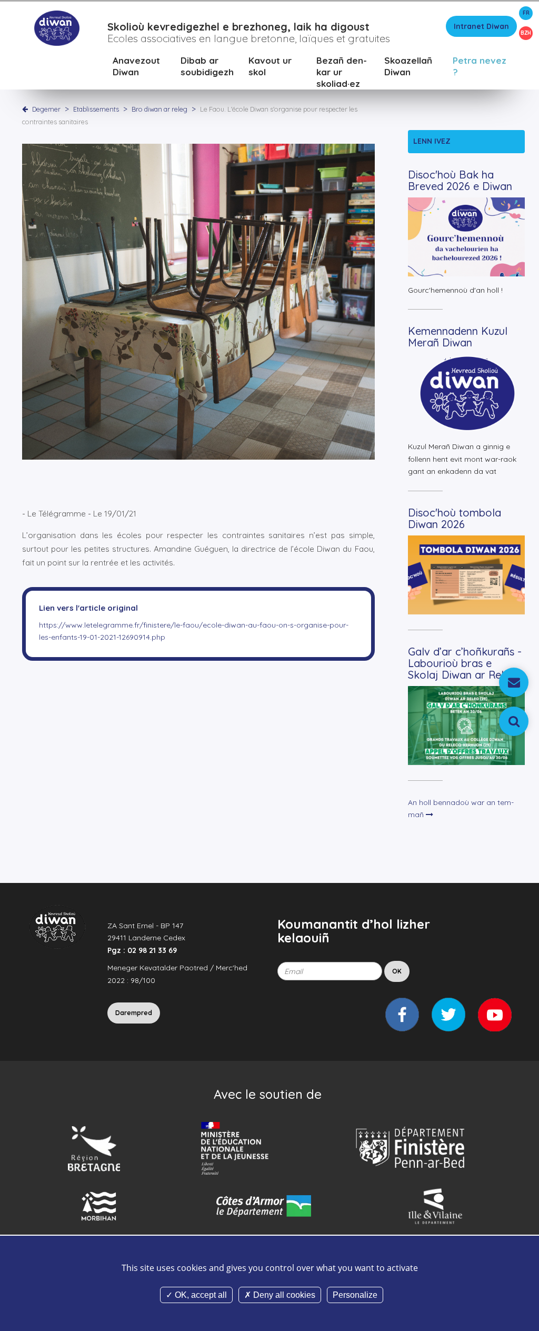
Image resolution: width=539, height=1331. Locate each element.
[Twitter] (448, 1014)
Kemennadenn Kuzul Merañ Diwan (457, 336)
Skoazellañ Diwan (408, 66)
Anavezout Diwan (136, 66)
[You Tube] (495, 1014)
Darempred (133, 1013)
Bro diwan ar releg (160, 109)
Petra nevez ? (479, 66)
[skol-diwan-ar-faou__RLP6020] (198, 301)
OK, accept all (200, 1294)
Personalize (355, 1294)
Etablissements (97, 109)
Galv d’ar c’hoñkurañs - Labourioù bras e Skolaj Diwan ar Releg (465, 663)
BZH (526, 32)
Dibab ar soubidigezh (207, 66)
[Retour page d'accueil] (56, 27)
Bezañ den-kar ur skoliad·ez (341, 72)
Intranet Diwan (481, 26)
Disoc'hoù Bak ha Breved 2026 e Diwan (460, 180)
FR (526, 12)
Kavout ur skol (270, 66)
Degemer (46, 109)
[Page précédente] (27, 109)
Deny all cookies (283, 1294)
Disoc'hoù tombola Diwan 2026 (454, 518)
